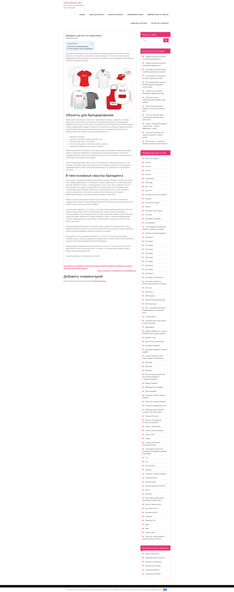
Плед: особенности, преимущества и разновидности (117, 271)
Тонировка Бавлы (151, 478)
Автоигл (148, 206)
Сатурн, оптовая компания (154, 430)
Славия (147, 438)
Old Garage (149, 182)
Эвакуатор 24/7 (150, 520)
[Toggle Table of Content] (91, 43)
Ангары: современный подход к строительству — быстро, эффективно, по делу (154, 126)
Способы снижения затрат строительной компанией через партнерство (153, 117)
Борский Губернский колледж (155, 300)
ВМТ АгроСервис (151, 304)
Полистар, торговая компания (155, 401)
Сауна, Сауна (149, 434)
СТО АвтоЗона (150, 466)
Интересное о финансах (160, 23)
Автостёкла (149, 292)
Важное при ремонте (115, 14)
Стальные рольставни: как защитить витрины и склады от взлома (152, 135)
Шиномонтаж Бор (151, 512)
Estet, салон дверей (151, 158)
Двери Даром (149, 327)
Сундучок (148, 470)
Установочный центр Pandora (155, 486)
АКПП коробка (150, 296)
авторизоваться (100, 281)
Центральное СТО (151, 508)
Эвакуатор (148, 516)
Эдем (147, 524)
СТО (146, 462)
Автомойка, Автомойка (153, 219)
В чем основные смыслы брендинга (80, 48)
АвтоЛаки (148, 215)
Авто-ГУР (148, 190)
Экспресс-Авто (150, 532)
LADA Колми (149, 178)
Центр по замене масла (153, 504)
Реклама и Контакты (152, 416)
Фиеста (147, 490)
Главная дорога (150, 316)
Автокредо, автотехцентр (153, 210)
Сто (146, 458)
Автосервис (149, 241)
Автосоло (148, 288)
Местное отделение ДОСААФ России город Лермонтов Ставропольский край (153, 377)
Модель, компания (151, 383)
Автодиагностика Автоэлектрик (155, 194)
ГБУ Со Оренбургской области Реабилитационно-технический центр (154, 310)
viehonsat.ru (73, 2)
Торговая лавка (150, 482)
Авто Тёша (149, 186)
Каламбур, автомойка (152, 345)
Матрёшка (148, 370)
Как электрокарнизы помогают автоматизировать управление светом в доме (154, 84)
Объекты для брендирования (78, 46)
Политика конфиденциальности (156, 405)
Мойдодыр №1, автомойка (154, 387)
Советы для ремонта (96, 14)
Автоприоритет (150, 223)
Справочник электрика (138, 23)
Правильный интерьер (135, 14)
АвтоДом (148, 198)
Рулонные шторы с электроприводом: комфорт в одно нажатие (154, 100)
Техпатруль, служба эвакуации (155, 474)
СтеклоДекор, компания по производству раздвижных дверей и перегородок (154, 451)
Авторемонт (149, 237)
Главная (82, 14)
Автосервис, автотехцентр (154, 277)
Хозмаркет (148, 494)
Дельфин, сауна (150, 337)
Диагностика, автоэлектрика (154, 341)
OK (165, 589)
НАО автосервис (151, 391)
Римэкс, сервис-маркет (153, 426)
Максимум (148, 362)
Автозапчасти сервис (152, 202)
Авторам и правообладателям (155, 233)
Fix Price (148, 162)
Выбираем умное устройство (158, 14)
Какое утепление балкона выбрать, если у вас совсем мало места (153, 108)
